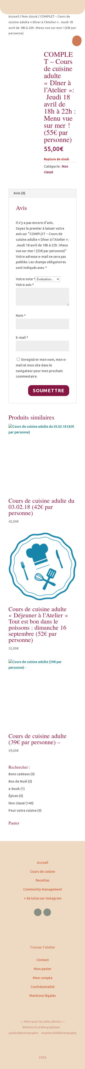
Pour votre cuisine (22, 810)
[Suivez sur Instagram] (47, 912)
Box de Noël (17, 781)
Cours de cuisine (42, 871)
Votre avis (25, 285)
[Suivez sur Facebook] (38, 912)
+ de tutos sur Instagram (42, 898)
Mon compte (42, 978)
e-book (14, 789)
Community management (42, 889)
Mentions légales (42, 996)
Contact (42, 960)
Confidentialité (43, 987)
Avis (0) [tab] (19, 193)
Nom (21, 315)
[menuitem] (42, 7)
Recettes (42, 880)
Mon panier (42, 969)
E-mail (22, 337)
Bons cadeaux (19, 774)
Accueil (13, 16)
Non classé (30, 16)
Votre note (25, 279)
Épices (13, 796)
